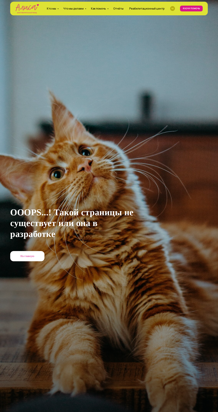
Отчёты (118, 8)
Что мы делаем (73, 8)
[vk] (172, 8)
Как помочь (98, 8)
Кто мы (52, 8)
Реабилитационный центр (147, 8)
